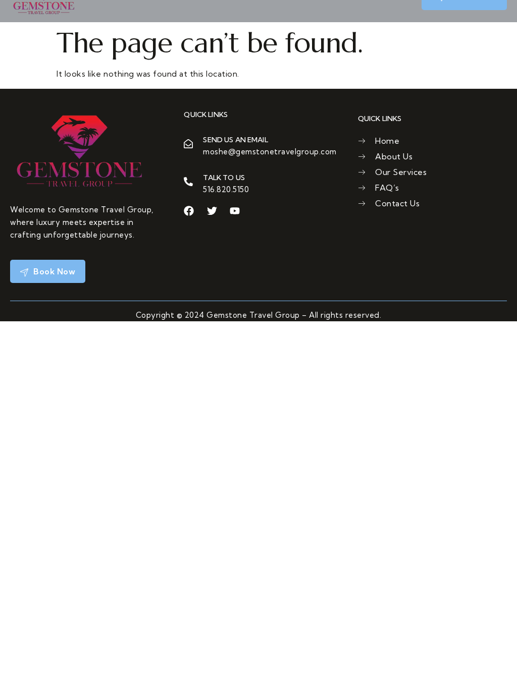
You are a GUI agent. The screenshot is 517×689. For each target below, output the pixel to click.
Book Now (53, 271)
